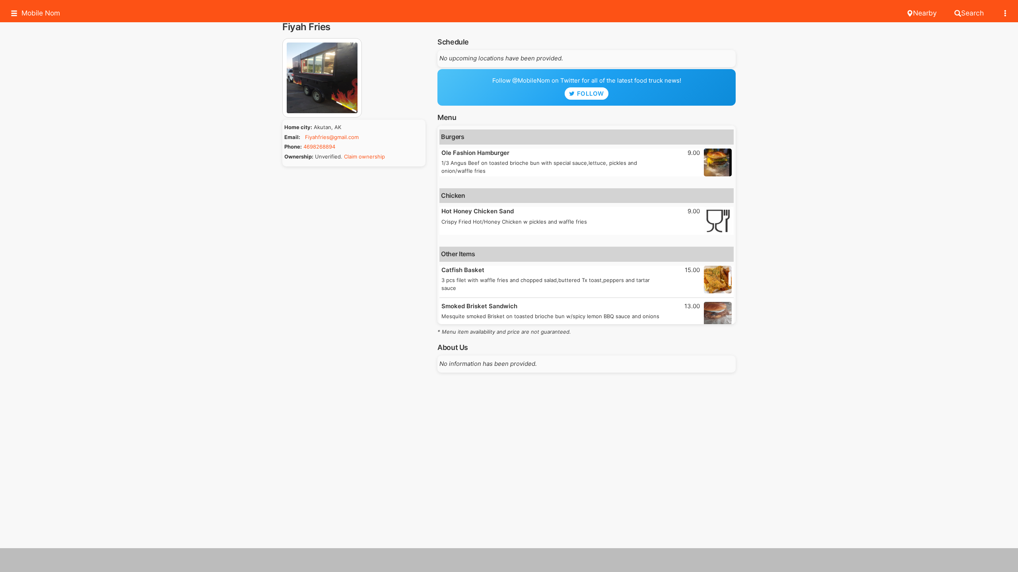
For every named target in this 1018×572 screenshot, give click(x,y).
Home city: (298, 127)
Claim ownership (364, 156)
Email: (292, 137)
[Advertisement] (509, 560)
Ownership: (298, 156)
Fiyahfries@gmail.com (332, 137)
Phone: (293, 146)
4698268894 (319, 146)
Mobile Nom (40, 13)
